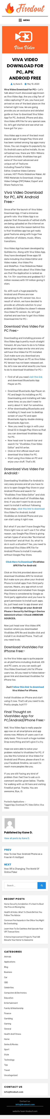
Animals (7, 957)
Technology (9, 1060)
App (13, 805)
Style (6, 1054)
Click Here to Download (19, 562)
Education (8, 998)
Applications (18, 802)
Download (20, 805)
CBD (6, 982)
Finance (7, 1013)
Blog (6, 967)
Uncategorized (11, 1075)
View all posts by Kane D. (17, 838)
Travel (7, 1070)
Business (8, 972)
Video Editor (33, 805)
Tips (6, 1065)
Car (5, 977)
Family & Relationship (13, 1008)
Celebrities (9, 987)
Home (6, 1039)
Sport (6, 1049)
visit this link (35, 377)
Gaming (7, 1024)
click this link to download (31, 509)
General (7, 1029)
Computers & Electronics (15, 993)
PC (26, 805)
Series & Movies (11, 1044)
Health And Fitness (12, 1034)
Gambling (8, 1018)
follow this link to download (28, 687)
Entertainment (11, 1003)
